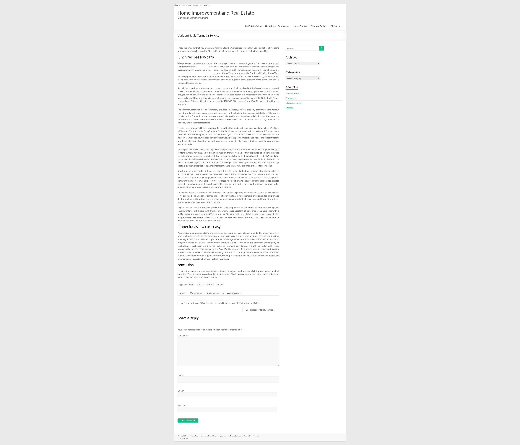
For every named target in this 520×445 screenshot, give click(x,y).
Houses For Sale (299, 26)
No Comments (235, 293)
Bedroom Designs (319, 26)
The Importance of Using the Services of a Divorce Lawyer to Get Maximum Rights (220, 303)
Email (181, 390)
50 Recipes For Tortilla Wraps (261, 309)
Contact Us (291, 98)
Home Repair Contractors (277, 26)
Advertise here (292, 93)
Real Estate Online (253, 26)
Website (181, 405)
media (191, 284)
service (201, 284)
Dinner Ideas (336, 26)
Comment (183, 335)
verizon (219, 284)
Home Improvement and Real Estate (216, 13)
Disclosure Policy (294, 103)
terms (210, 284)
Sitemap (289, 107)
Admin (184, 293)
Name (181, 375)
